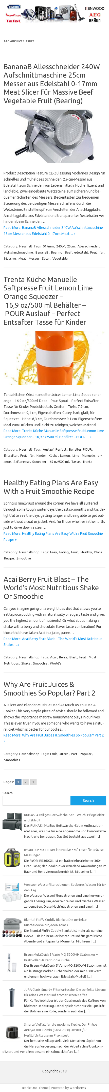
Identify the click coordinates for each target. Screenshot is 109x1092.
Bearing (56, 252)
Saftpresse (21, 461)
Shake (25, 663)
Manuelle (88, 455)
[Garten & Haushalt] (54, 22)
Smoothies (12, 760)
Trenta (87, 461)
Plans (98, 552)
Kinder (41, 455)
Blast (73, 657)
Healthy (86, 552)
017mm (48, 246)
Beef (68, 252)
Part (74, 754)
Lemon (65, 455)
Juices (64, 754)
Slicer (46, 258)
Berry (63, 657)
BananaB (41, 252)
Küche (53, 455)
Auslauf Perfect (54, 449)
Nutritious (11, 663)
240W (60, 246)
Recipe (9, 558)
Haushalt (25, 246)
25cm (71, 246)
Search (8, 793)
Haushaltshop (29, 552)
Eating (64, 552)
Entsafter (11, 455)
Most (92, 657)
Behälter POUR (80, 449)
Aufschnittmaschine (18, 252)
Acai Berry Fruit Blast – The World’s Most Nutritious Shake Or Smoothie (51, 587)
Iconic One (30, 1087)
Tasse (75, 461)
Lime (75, 455)
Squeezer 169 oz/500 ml (50, 461)
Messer (34, 258)
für (102, 252)
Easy (53, 552)
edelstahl (81, 252)
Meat (22, 258)
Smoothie (23, 558)
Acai (53, 657)
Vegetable (60, 258)
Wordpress (77, 1087)
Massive (10, 258)
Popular (86, 754)
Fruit (93, 252)
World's (55, 663)
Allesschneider (88, 246)
